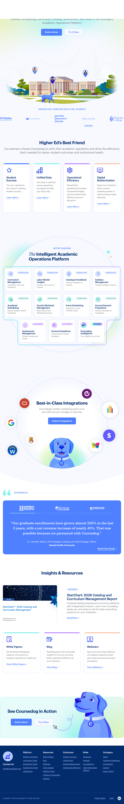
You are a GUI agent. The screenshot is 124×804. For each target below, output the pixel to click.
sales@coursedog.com (12, 769)
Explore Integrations (62, 421)
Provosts (86, 761)
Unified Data (68, 761)
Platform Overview (30, 757)
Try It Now (73, 32)
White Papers (48, 757)
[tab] (26, 509)
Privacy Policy (100, 798)
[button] (62, 526)
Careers (106, 768)
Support (46, 779)
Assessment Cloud (30, 768)
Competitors (108, 764)
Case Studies (48, 768)
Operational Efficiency (72, 768)
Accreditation (88, 764)
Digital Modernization (71, 764)
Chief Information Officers (90, 769)
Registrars (87, 757)
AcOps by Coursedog (51, 775)
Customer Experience (111, 761)
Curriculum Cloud (30, 761)
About (105, 757)
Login (111, 798)
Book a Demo (51, 32)
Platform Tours (48, 771)
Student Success (69, 757)
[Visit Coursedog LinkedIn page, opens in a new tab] (119, 798)
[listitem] (91, 331)
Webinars (46, 764)
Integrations (28, 771)
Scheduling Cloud (30, 764)
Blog (45, 761)
